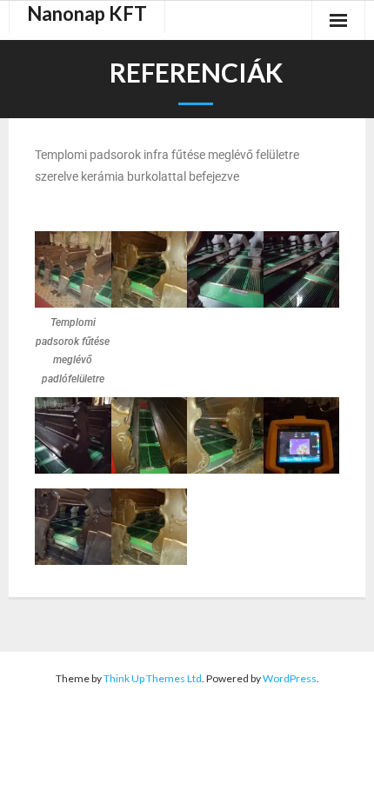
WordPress (290, 678)
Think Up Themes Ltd (153, 678)
